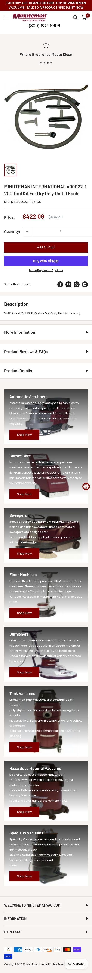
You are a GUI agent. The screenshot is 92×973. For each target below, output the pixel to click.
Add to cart (46, 247)
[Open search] (75, 17)
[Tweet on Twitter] (77, 284)
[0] (84, 17)
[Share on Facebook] (60, 284)
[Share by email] (85, 284)
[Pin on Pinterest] (68, 284)
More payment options (46, 270)
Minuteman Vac (35, 964)
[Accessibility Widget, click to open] (86, 486)
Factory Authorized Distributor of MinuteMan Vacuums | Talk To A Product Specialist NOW (46, 5)
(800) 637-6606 (44, 25)
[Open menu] (6, 17)
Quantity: (12, 231)
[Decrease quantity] (27, 231)
